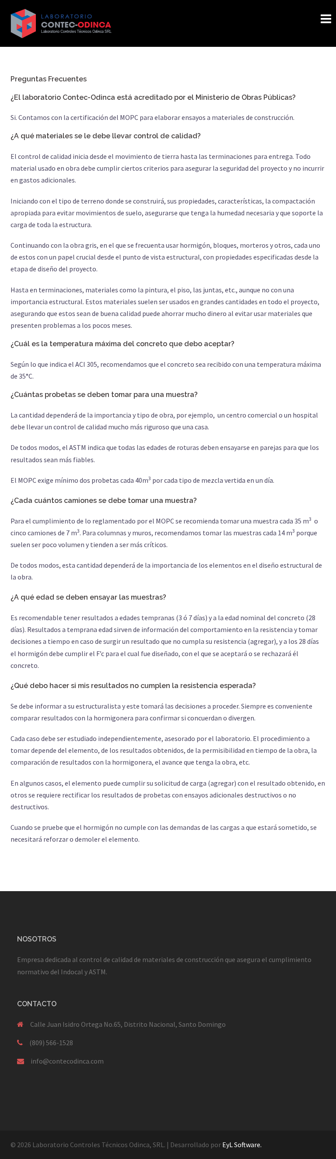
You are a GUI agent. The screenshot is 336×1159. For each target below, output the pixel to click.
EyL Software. (242, 1144)
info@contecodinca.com (67, 1061)
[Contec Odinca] (61, 22)
